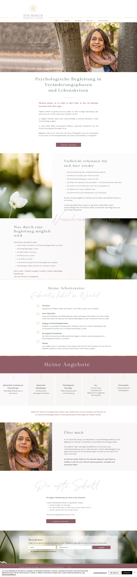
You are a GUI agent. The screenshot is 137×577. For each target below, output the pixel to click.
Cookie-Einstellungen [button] (100, 573)
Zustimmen (126, 573)
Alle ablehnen (114, 573)
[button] (67, 20)
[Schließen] (134, 572)
